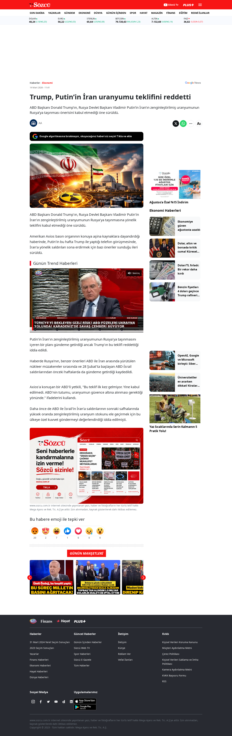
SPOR (133, 12)
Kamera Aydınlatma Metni (177, 669)
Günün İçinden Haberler (88, 642)
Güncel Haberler (85, 634)
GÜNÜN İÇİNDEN (116, 12)
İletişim (122, 642)
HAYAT (143, 12)
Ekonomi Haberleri (165, 210)
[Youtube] (56, 701)
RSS (164, 681)
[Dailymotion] (63, 701)
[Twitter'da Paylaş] (175, 123)
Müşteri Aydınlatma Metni (177, 648)
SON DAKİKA (37, 12)
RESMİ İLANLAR (200, 12)
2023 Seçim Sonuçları (42, 648)
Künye (121, 648)
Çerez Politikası (170, 654)
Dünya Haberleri (39, 677)
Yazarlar (34, 654)
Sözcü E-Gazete (82, 659)
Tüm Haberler (82, 665)
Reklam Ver (124, 654)
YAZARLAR (54, 12)
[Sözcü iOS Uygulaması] (85, 701)
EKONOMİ (84, 12)
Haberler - (35, 82)
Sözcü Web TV (82, 648)
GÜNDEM (69, 12)
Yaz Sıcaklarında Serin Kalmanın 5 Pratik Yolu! (173, 429)
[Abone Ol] (193, 82)
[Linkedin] (71, 701)
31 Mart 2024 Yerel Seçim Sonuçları (50, 642)
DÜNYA (98, 12)
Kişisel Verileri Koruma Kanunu (180, 642)
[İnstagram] (33, 701)
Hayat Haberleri (39, 671)
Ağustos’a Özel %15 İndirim (168, 202)
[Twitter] (48, 701)
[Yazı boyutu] (198, 123)
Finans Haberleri (39, 659)
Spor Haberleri (82, 654)
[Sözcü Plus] (80, 621)
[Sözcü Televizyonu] (33, 621)
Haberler (35, 634)
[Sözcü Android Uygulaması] (85, 707)
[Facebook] (40, 701)
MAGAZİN (157, 12)
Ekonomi (47, 82)
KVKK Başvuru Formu (174, 675)
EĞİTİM (183, 12)
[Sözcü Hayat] (63, 621)
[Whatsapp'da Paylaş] (183, 123)
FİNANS (170, 12)
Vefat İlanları (125, 659)
